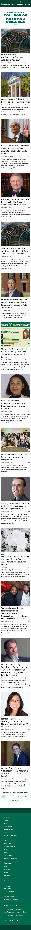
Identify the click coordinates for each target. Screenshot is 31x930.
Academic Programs (9, 826)
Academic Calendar (9, 846)
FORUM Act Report (21, 911)
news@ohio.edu (11, 896)
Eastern (6, 872)
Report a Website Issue (10, 858)
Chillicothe (7, 869)
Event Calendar (8, 843)
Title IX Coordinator (19, 915)
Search (20, 4)
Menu (27, 3)
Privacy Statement (18, 914)
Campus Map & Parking (10, 835)
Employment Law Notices (10, 911)
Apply (6, 821)
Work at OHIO (8, 855)
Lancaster (7, 875)
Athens (6, 866)
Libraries (6, 852)
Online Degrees (8, 829)
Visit (5, 832)
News (5, 849)
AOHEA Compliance (19, 909)
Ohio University (11, 919)
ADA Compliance (9, 909)
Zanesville (7, 881)
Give (5, 824)
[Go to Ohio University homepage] (8, 4)
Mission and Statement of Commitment (12, 912)
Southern (6, 878)
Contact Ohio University (11, 899)
